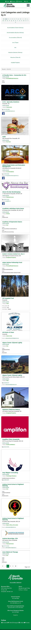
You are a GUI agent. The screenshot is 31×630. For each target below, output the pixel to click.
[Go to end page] (15, 566)
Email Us (15, 615)
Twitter (10, 622)
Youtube (27, 622)
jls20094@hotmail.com (10, 111)
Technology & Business (11, 475)
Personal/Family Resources (12, 78)
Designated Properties (11, 257)
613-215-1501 (6, 446)
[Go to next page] (13, 566)
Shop (7, 380)
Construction (9, 107)
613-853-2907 (6, 479)
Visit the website (5, 76)
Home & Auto (9, 335)
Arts (15, 47)
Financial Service (10, 197)
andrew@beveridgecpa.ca (10, 547)
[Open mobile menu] (28, 5)
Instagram (15, 622)
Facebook (4, 622)
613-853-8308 (6, 173)
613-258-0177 (6, 382)
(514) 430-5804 (6, 109)
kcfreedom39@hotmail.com (11, 384)
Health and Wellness (10, 444)
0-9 (3, 19)
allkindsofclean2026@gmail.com (12, 338)
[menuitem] (7, 1)
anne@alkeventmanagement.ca (11, 175)
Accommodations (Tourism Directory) (15, 27)
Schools (8, 213)
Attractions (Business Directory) (15, 52)
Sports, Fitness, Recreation (12, 524)
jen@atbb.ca (8, 201)
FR (27, 1)
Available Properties (15, 62)
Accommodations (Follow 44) (15, 37)
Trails (7, 303)
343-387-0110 (6, 199)
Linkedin (22, 622)
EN (25, 1)
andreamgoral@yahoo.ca (10, 527)
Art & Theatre (15, 42)
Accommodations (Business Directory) (15, 32)
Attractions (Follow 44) (15, 57)
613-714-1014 (6, 545)
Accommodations (10, 171)
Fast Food (8, 141)
